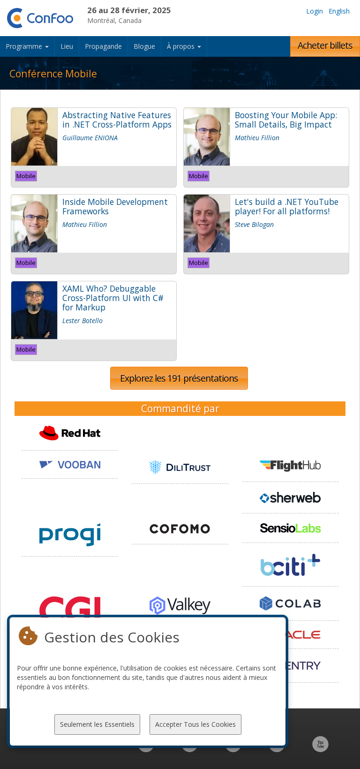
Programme (25, 46)
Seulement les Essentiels (97, 724)
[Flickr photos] (277, 749)
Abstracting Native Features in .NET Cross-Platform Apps (117, 119)
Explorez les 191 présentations (179, 378)
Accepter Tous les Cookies (195, 724)
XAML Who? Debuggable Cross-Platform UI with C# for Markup (113, 298)
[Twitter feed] (233, 749)
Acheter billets (325, 45)
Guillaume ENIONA (90, 137)
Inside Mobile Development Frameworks (115, 206)
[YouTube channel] (320, 749)
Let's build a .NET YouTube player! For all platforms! (286, 206)
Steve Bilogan (254, 224)
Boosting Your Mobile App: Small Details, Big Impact (286, 119)
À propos (181, 46)
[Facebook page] (189, 749)
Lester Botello (82, 320)
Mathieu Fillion (257, 137)
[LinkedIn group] (146, 749)
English (339, 11)
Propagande (103, 46)
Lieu (66, 46)
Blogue (144, 46)
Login (314, 11)
